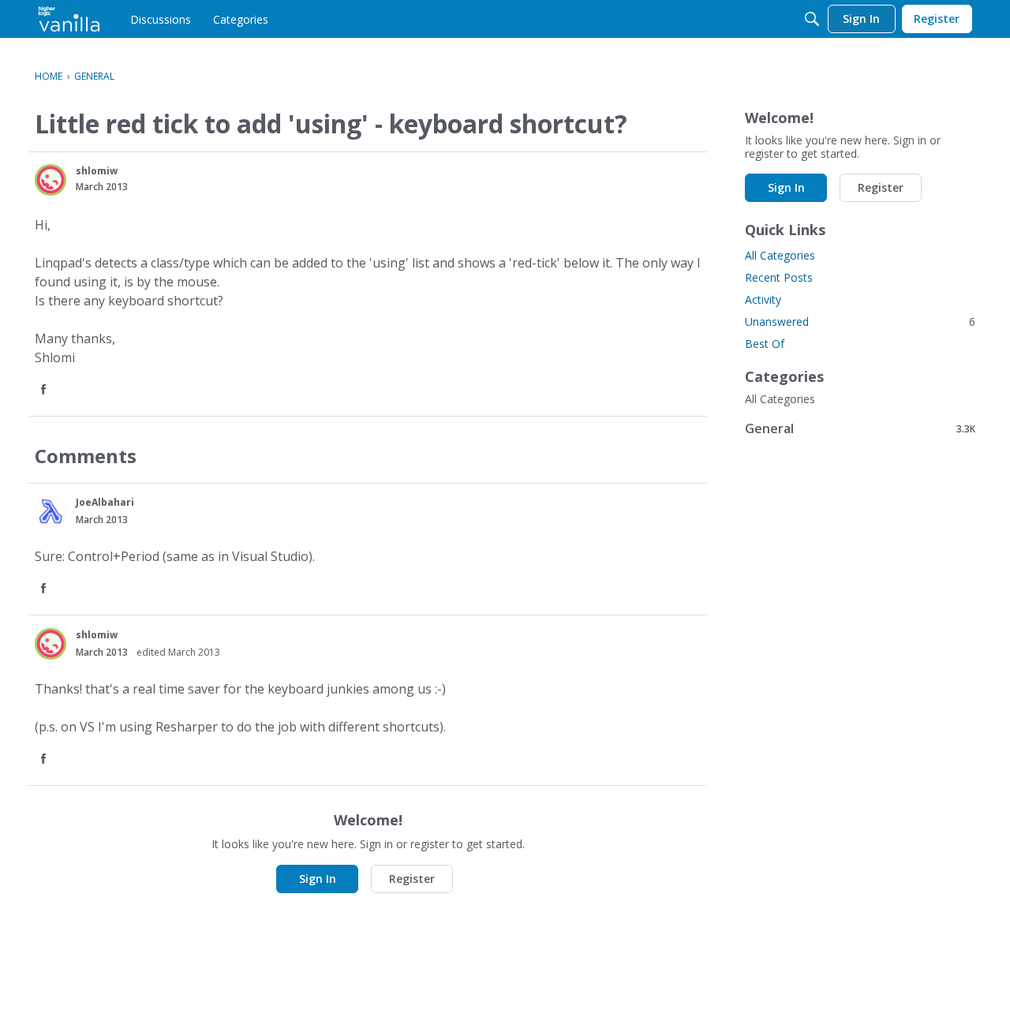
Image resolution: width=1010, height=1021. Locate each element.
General (860, 428)
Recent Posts (779, 277)
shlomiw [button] (97, 171)
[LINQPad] (69, 19)
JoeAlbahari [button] (105, 502)
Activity (763, 299)
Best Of (764, 343)
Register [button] (412, 878)
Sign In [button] (317, 878)
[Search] (812, 19)
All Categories (780, 255)
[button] (50, 180)
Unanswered (860, 321)
